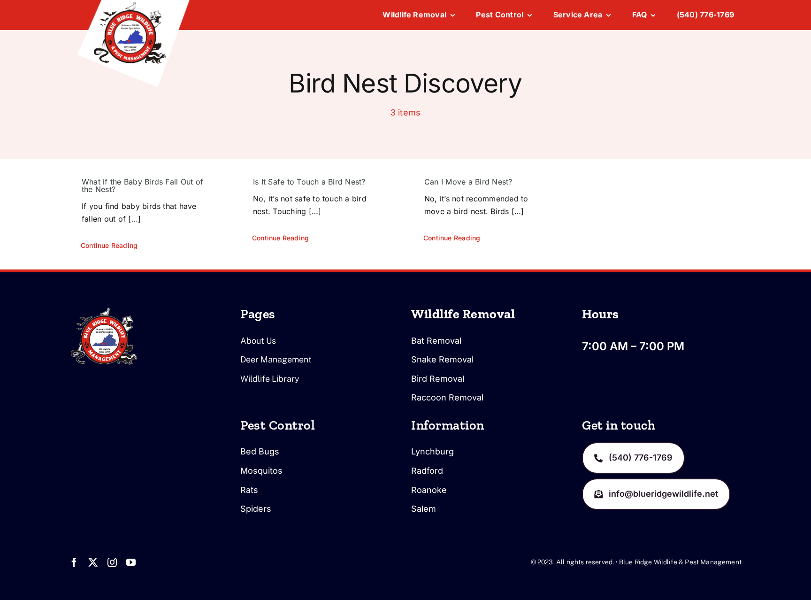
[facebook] (74, 562)
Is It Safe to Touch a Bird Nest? (309, 181)
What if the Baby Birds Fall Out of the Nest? (142, 185)
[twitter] (93, 562)
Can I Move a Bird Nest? (468, 181)
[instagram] (112, 562)
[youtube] (131, 562)
